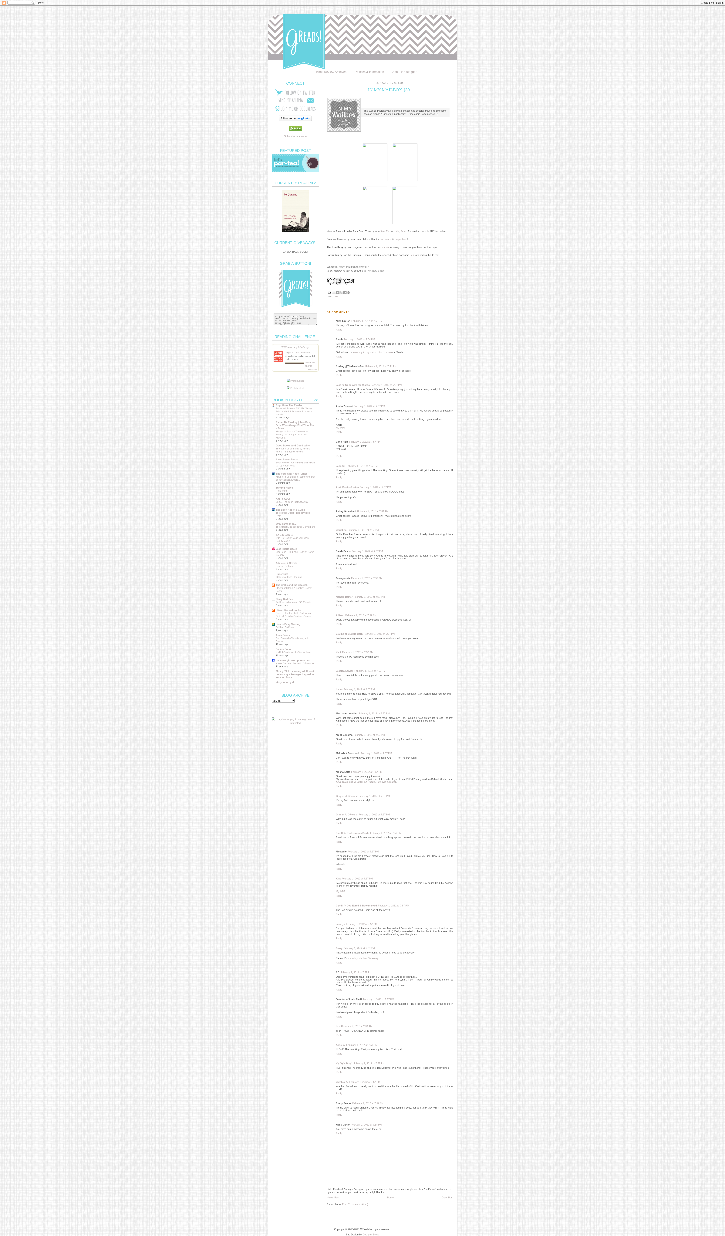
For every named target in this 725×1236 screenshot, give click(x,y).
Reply (339, 329)
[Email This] (334, 292)
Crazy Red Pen (284, 599)
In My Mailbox (359, 958)
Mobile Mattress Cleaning (289, 577)
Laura (339, 689)
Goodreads (385, 239)
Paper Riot (282, 574)
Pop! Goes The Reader (289, 405)
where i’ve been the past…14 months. (295, 663)
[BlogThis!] (337, 292)
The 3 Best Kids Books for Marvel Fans (295, 527)
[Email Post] (329, 292)
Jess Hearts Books (286, 548)
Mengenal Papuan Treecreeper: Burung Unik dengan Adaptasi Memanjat (292, 434)
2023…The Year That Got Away (292, 502)
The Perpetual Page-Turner (291, 473)
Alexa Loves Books (287, 459)
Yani (338, 652)
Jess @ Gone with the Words (353, 385)
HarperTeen (401, 239)
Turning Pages (284, 487)
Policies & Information (369, 71)
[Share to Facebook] (345, 292)
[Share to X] (341, 292)
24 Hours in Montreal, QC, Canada (293, 602)
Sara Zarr (385, 231)
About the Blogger (404, 71)
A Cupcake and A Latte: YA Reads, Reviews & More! (366, 782)
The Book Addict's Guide (290, 509)
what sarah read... (286, 523)
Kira (338, 878)
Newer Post (333, 1197)
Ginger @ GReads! (347, 796)
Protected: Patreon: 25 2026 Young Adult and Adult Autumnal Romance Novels (294, 411)
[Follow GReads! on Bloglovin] (295, 120)
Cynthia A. (342, 1082)
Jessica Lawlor (344, 670)
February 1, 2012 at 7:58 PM (366, 1124)
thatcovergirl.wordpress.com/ (293, 660)
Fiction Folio (283, 649)
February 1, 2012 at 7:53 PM (367, 321)
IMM (336, 297)
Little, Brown (400, 231)
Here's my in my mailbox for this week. (373, 352)
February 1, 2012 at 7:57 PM (386, 385)
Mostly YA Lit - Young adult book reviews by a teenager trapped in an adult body (295, 674)
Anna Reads (283, 635)
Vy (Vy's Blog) (344, 1063)
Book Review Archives (331, 71)
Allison (340, 615)
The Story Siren (375, 270)
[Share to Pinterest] (348, 292)
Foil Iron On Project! (286, 627)
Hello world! (282, 490)
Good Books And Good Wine (293, 445)
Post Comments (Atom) (355, 1204)
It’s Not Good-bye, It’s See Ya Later (293, 652)
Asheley (340, 1045)
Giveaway (373, 958)
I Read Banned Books (288, 610)
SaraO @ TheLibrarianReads (352, 833)
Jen (412, 255)
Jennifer (340, 466)
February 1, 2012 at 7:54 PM (359, 339)
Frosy (339, 948)
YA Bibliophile (284, 534)
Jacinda (384, 247)
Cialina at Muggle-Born (349, 633)
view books (312, 369)
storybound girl (285, 682)
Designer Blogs (371, 1234)
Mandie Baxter (344, 596)
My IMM (340, 427)
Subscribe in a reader (295, 136)
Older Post (447, 1197)
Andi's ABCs (283, 498)
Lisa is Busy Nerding (288, 624)
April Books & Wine (347, 487)
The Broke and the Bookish (292, 585)
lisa (338, 1026)
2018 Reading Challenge (295, 347)
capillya (340, 924)
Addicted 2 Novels (286, 563)
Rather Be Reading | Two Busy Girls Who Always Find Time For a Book (295, 425)
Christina (341, 530)
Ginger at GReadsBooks (296, 352)
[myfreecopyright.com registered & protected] (295, 723)
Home (390, 1197)
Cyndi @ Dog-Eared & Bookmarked (356, 905)
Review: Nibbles (284, 566)
